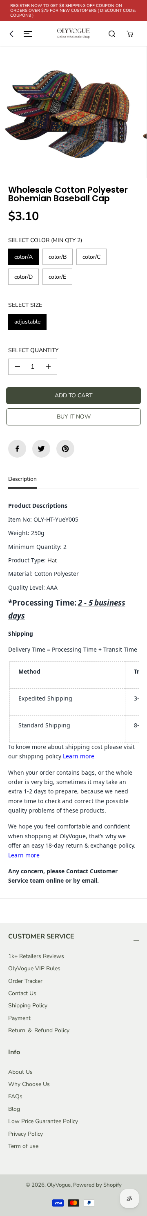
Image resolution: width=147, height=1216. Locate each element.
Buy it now (74, 417)
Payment (19, 1018)
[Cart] (130, 34)
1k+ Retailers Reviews (36, 956)
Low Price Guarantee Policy (43, 1121)
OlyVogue (59, 1185)
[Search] (112, 34)
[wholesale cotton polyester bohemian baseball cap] (66, 112)
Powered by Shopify (97, 1185)
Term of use (23, 1146)
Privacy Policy (25, 1134)
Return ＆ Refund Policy (38, 1030)
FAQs (15, 1096)
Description (22, 479)
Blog (14, 1109)
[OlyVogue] (73, 34)
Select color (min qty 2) (45, 240)
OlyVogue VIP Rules (34, 968)
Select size (25, 305)
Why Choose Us (29, 1084)
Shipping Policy (27, 1005)
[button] (18, 33)
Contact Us (22, 993)
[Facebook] (17, 449)
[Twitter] (41, 449)
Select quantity (33, 350)
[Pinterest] (65, 449)
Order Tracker (25, 981)
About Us (20, 1072)
